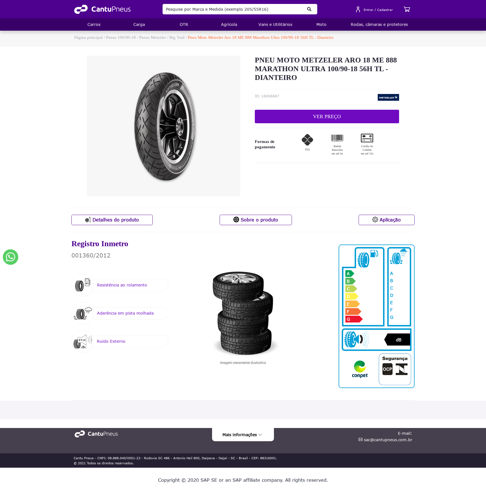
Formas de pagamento (265, 144)
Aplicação (389, 219)
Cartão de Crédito (367, 150)
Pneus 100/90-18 (121, 37)
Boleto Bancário (337, 150)
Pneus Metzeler (152, 37)
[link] (102, 9)
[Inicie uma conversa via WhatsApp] (10, 257)
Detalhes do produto (115, 219)
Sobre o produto (258, 219)
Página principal (88, 37)
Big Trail (176, 37)
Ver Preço (327, 116)
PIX (307, 149)
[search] (309, 9)
